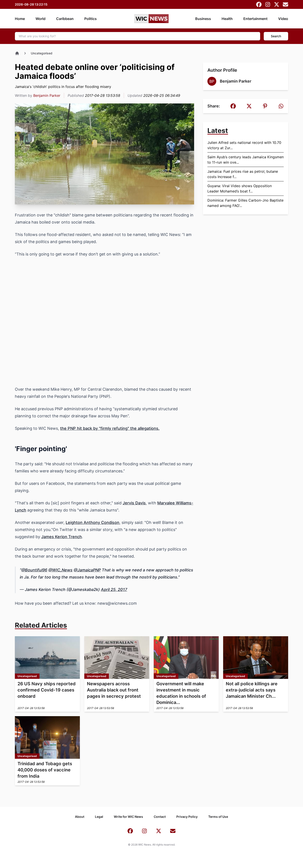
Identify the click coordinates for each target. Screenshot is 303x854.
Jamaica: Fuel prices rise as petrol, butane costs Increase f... (242, 174)
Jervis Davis (134, 503)
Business (203, 18)
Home (20, 18)
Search (276, 36)
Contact (160, 816)
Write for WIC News (128, 816)
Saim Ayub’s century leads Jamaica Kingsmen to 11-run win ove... (245, 159)
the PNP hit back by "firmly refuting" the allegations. (109, 428)
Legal (99, 816)
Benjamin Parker (46, 95)
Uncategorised (41, 53)
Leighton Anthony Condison (92, 522)
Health (227, 18)
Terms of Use (218, 816)
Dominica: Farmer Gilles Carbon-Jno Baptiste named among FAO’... (245, 203)
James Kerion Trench (61, 536)
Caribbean (65, 18)
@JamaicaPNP (87, 570)
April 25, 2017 (114, 589)
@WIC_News (60, 570)
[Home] (17, 53)
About (79, 816)
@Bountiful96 (34, 570)
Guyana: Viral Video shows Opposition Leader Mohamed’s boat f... (239, 188)
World (40, 18)
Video (283, 18)
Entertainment (255, 18)
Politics (90, 18)
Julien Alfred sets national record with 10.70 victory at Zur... (244, 145)
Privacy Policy (187, 816)
